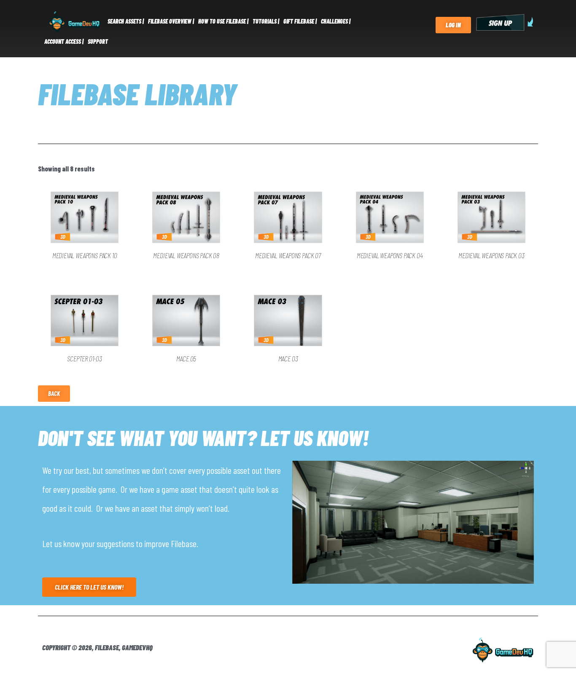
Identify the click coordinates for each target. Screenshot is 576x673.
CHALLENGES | (335, 21)
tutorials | (266, 21)
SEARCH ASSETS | (126, 21)
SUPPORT (98, 41)
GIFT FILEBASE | (300, 21)
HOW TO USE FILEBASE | (223, 21)
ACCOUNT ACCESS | (63, 41)
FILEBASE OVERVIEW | (171, 21)
